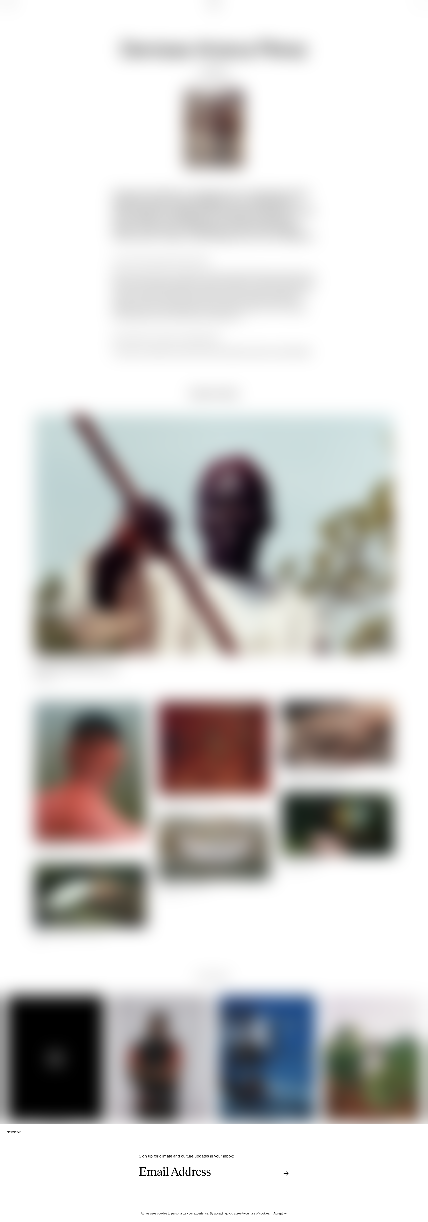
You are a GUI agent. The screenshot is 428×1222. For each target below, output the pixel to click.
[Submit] (286, 1174)
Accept (278, 1213)
